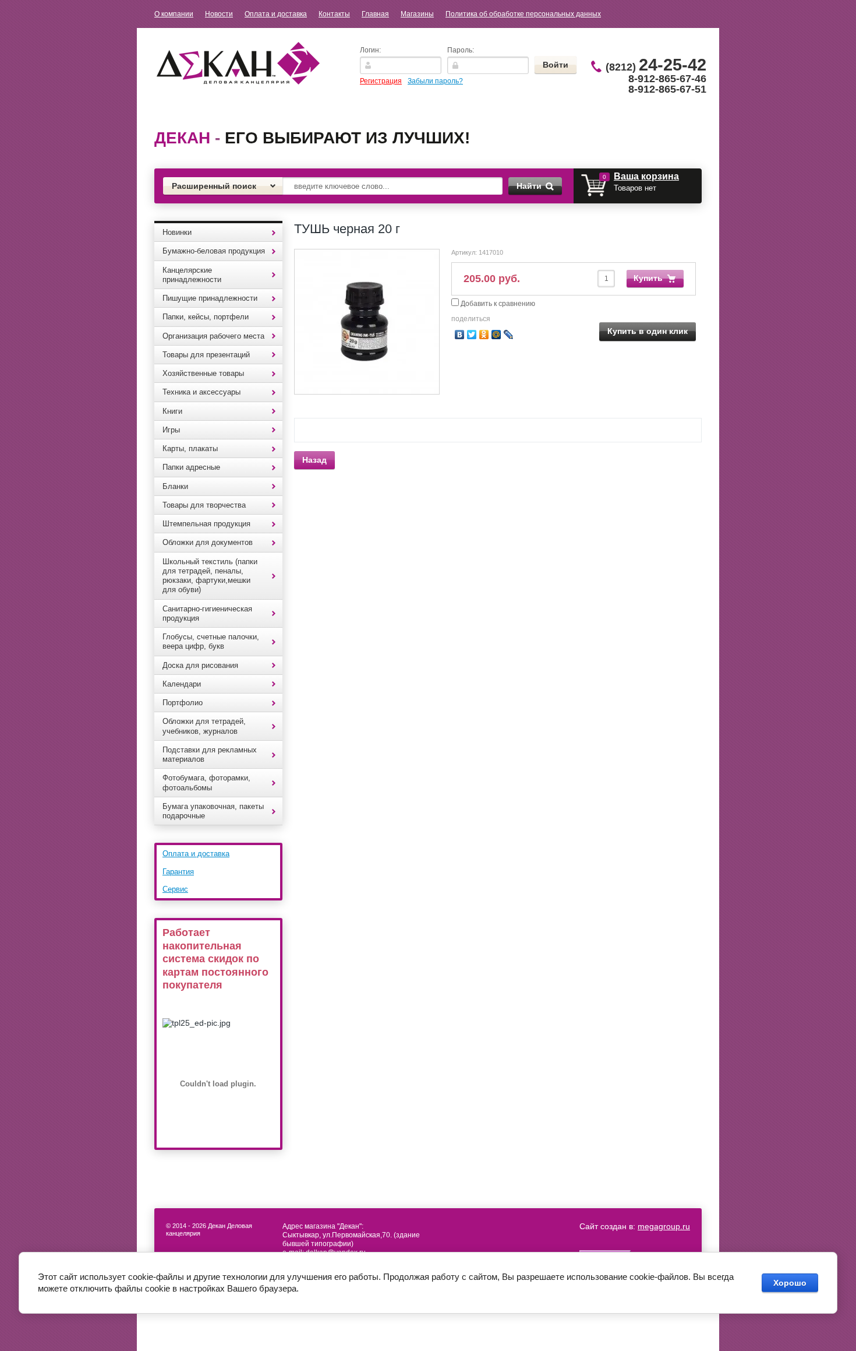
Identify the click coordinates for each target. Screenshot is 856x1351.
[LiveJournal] (509, 334)
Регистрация (381, 81)
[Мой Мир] (496, 334)
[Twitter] (472, 334)
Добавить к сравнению (497, 304)
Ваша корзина (646, 176)
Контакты (334, 14)
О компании (173, 14)
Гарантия (178, 871)
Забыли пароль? (435, 81)
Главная (375, 14)
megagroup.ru (664, 1226)
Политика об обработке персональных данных (523, 14)
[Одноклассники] (484, 334)
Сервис (175, 889)
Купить (648, 278)
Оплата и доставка (276, 14)
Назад (314, 460)
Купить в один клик (647, 331)
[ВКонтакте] (460, 334)
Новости (219, 14)
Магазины (417, 14)
